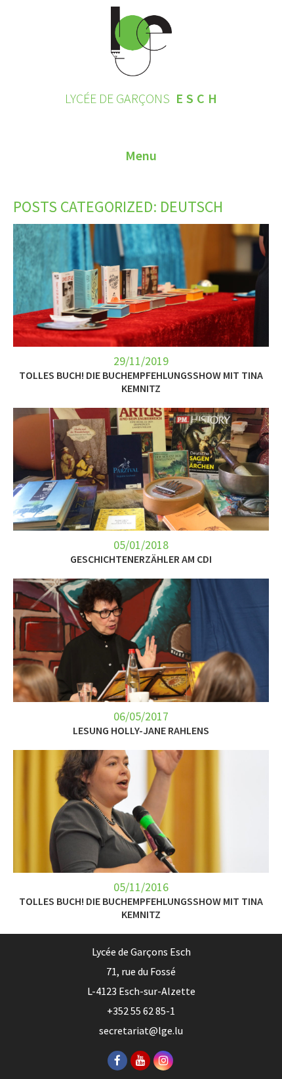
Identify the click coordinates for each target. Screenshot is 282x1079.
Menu (141, 155)
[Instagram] (163, 1060)
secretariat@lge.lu (141, 1030)
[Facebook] (117, 1060)
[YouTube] (140, 1060)
